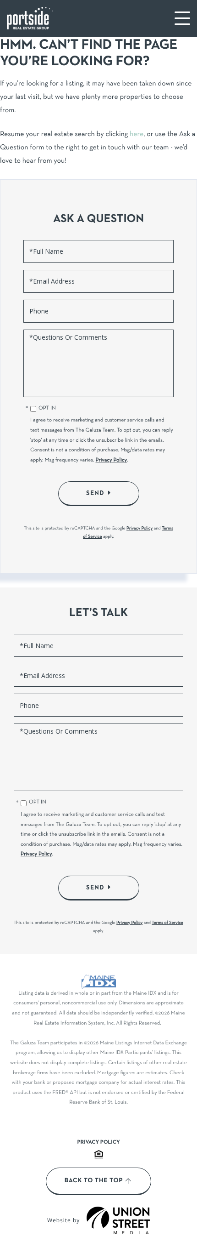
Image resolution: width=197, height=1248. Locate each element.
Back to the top (94, 1181)
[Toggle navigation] (182, 18)
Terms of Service (167, 923)
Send (95, 493)
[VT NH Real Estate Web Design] (118, 1220)
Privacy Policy (111, 460)
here (136, 134)
